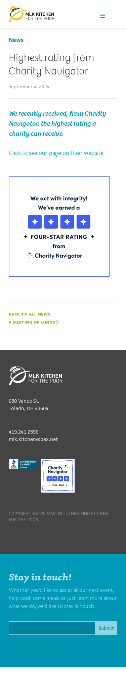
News (16, 40)
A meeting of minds (32, 322)
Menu (102, 15)
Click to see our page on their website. (57, 152)
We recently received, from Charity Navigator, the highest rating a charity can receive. (57, 123)
